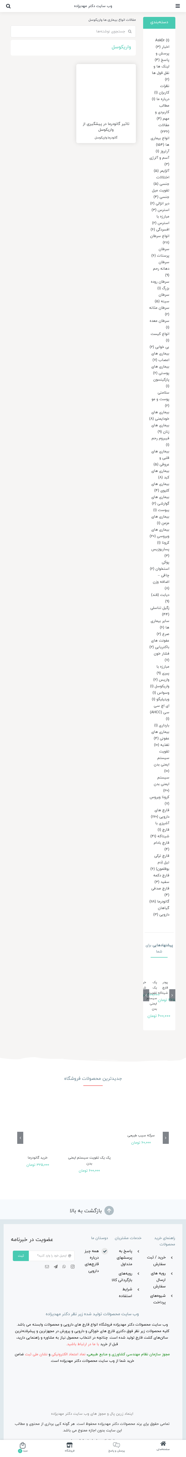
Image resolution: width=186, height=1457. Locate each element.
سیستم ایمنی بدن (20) (161, 784)
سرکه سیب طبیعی (141, 1135)
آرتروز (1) (162, 151)
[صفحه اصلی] (163, 1448)
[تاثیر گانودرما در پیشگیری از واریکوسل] (106, 89)
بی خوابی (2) (159, 347)
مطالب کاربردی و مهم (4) (162, 112)
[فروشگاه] (69, 1448)
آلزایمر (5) (161, 170)
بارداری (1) (161, 725)
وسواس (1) (161, 692)
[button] (8, 6)
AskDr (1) (162, 40)
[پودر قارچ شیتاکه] (169, 972)
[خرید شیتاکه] (148, 972)
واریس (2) (161, 679)
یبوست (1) (161, 510)
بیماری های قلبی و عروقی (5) (160, 458)
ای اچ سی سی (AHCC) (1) (159, 712)
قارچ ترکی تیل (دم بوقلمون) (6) (159, 862)
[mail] (47, 1267)
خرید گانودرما (37, 1157)
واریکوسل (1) (159, 686)
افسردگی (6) (160, 229)
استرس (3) (160, 210)
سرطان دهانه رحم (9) (161, 269)
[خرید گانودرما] (38, 1126)
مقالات (131, 20)
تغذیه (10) (161, 745)
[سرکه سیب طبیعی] (141, 1115)
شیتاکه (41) (159, 836)
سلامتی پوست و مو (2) (160, 399)
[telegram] (56, 1267)
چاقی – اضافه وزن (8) (161, 582)
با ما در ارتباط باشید (83, 1344)
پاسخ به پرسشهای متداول (124, 1257)
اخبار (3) (162, 47)
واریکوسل (101, 138)
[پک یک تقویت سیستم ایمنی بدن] (159, 972)
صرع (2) (163, 634)
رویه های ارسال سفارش (158, 1280)
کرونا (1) (163, 542)
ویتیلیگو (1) (160, 699)
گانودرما (112, 138)
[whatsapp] (64, 1267)
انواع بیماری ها (114, 20)
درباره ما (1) (160, 99)
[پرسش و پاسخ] (116, 1448)
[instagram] (73, 1267)
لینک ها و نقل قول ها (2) (160, 73)
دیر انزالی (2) (159, 203)
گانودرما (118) (159, 901)
